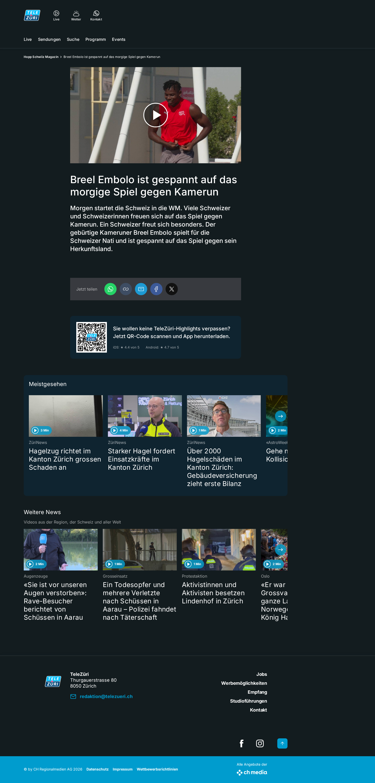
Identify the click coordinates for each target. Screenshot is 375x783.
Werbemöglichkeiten (244, 683)
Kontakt (258, 710)
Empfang (257, 692)
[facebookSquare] (241, 743)
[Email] (141, 289)
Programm (95, 39)
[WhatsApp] (110, 289)
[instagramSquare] (260, 743)
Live (28, 39)
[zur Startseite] (32, 15)
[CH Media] (252, 772)
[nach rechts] (280, 416)
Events (119, 39)
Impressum (123, 769)
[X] (172, 289)
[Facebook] (156, 289)
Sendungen (49, 39)
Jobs (261, 674)
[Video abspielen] (155, 115)
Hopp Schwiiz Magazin (41, 57)
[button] (126, 289)
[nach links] (30, 416)
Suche (73, 39)
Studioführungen (248, 701)
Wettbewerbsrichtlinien (157, 769)
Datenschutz (97, 769)
